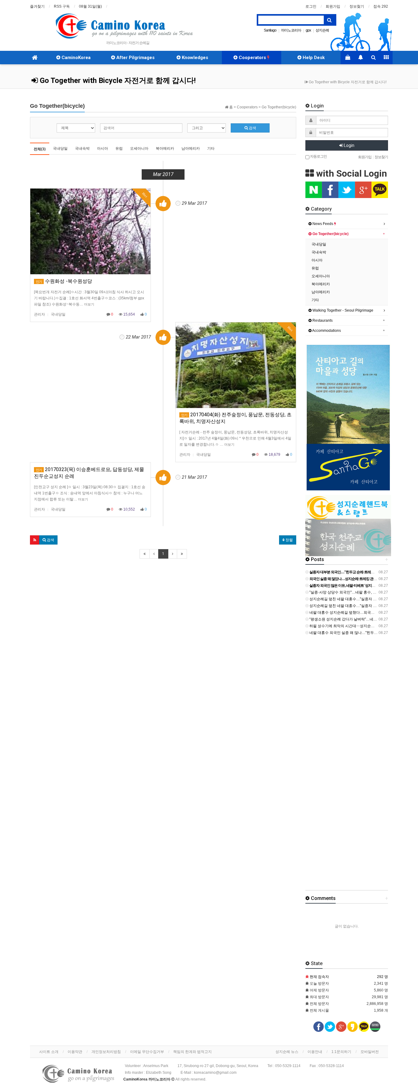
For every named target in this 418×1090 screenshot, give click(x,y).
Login (348, 145)
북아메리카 (165, 148)
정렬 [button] (289, 540)
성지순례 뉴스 (286, 1052)
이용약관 (75, 1052)
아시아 (102, 148)
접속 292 (380, 6)
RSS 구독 (62, 6)
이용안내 (315, 1052)
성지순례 (322, 30)
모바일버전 (369, 1052)
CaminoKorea (75, 57)
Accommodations (326, 330)
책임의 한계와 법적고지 (192, 1052)
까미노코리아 (291, 30)
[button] (34, 540)
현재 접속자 (319, 977)
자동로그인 (318, 156)
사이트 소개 (48, 1052)
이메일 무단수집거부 (147, 1052)
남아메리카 (190, 148)
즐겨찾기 (37, 6)
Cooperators (252, 57)
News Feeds (323, 224)
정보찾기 (356, 6)
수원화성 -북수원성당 (64, 281)
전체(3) (40, 149)
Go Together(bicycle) (330, 234)
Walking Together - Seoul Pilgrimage (342, 310)
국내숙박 (82, 148)
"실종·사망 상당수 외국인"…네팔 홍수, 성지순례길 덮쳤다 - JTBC (361, 592)
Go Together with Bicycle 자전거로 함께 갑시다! (117, 80)
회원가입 (333, 6)
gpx (308, 30)
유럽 (119, 148)
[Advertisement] (360, 765)
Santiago (270, 30)
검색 (252, 128)
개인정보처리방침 (106, 1052)
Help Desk (313, 57)
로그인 (310, 6)
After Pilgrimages (135, 57)
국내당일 (60, 148)
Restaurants (322, 320)
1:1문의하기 (341, 1052)
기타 (211, 148)
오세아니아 (139, 148)
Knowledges (194, 57)
